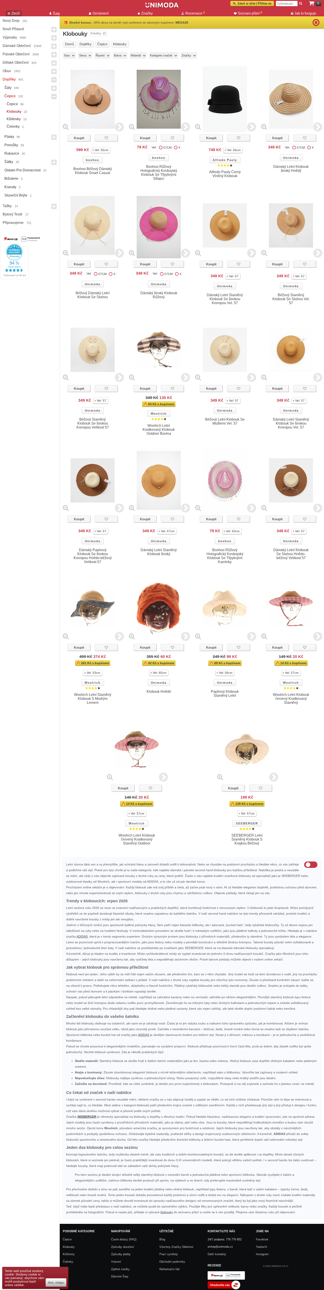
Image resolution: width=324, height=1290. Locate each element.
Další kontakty (217, 1254)
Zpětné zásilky (120, 1269)
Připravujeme (13, 223)
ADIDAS (82, 936)
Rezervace (195, 13)
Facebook (262, 1239)
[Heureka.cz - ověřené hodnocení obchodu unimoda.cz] (14, 278)
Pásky (9, 137)
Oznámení (101, 13)
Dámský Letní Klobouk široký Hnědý (291, 168)
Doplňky (9, 79)
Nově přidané (13, 29)
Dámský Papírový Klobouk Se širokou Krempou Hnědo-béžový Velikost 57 (93, 556)
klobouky (166, 1212)
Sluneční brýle (15, 195)
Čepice (10, 96)
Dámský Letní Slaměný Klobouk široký (159, 552)
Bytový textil (12, 214)
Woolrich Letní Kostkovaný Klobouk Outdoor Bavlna (159, 429)
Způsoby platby (121, 1254)
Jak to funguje (305, 13)
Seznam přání (250, 13)
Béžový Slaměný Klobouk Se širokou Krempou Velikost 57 (92, 423)
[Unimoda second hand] (162, 7)
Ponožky (11, 145)
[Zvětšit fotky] (66, 127)
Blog (162, 1239)
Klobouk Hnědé (159, 691)
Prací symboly (168, 1254)
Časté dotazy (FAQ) (123, 1239)
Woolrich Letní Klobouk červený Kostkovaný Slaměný (291, 698)
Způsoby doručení (122, 1247)
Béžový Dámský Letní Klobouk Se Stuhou (93, 295)
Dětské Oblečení (16, 62)
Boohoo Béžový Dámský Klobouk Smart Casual (92, 171)
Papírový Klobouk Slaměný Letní (225, 693)
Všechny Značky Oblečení (176, 1247)
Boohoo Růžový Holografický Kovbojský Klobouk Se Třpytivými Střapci (158, 172)
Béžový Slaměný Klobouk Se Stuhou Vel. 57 (291, 299)
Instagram (262, 1254)
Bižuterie (11, 178)
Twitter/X (261, 1247)
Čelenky (13, 126)
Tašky (7, 206)
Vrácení (116, 1261)
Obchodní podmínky (172, 1261)
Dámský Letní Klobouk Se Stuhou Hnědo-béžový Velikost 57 (291, 554)
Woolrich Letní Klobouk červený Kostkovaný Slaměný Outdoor (137, 839)
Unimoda (291, 157)
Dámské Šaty (119, 1276)
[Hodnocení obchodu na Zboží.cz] (224, 1288)
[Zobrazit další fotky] (119, 127)
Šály (7, 88)
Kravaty (10, 187)
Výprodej (10, 37)
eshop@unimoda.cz (220, 1246)
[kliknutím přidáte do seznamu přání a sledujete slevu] (106, 138)
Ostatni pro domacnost (22, 170)
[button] (100, 150)
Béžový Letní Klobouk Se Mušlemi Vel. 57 (225, 421)
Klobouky (14, 111)
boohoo (92, 160)
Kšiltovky (14, 119)
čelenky (68, 1261)
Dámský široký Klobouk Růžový (158, 295)
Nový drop (11, 20)
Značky (147, 13)
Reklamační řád (169, 1269)
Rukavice (11, 153)
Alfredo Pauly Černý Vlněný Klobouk (225, 174)
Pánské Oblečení (16, 54)
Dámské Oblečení (17, 46)
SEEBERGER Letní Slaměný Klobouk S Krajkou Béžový (247, 839)
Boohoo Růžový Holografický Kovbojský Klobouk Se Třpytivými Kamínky (225, 556)
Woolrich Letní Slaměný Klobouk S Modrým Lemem (92, 698)
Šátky (8, 162)
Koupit (79, 138)
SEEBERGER (247, 823)
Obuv (7, 71)
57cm (167, 147)
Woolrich (159, 413)
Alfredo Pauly (225, 160)
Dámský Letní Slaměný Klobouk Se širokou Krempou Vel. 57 (225, 299)
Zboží (15, 13)
